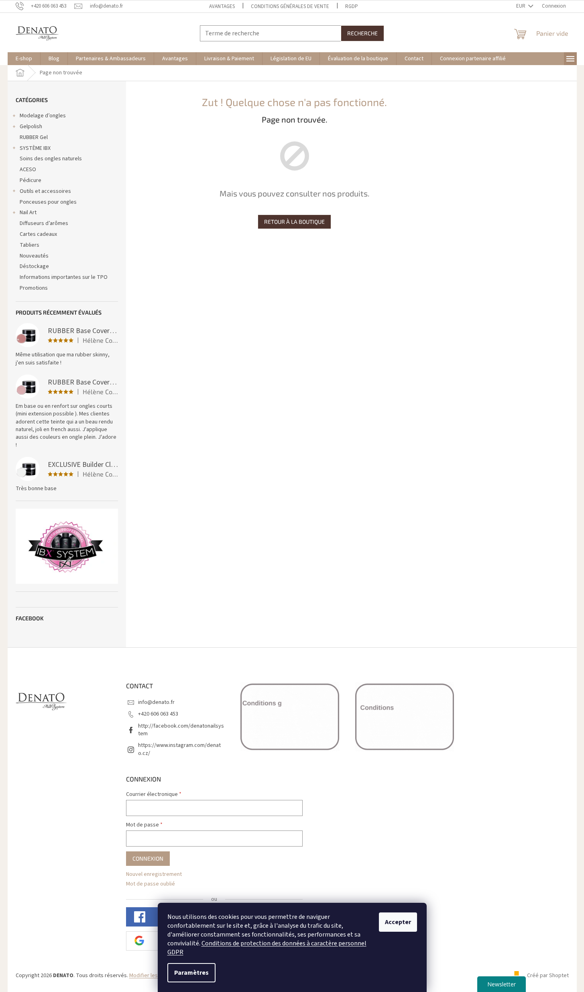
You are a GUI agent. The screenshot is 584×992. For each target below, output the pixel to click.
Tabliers (29, 245)
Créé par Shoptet (548, 976)
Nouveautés (34, 256)
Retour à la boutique (294, 221)
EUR (521, 6)
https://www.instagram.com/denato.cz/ (179, 749)
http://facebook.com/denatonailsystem (181, 730)
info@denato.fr (156, 702)
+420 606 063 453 (158, 714)
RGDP (351, 6)
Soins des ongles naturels (51, 159)
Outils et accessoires (45, 191)
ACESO (28, 170)
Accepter (398, 922)
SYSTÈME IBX (35, 148)
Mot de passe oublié (150, 884)
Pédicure (30, 180)
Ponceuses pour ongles (48, 202)
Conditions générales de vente (290, 6)
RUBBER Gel (34, 137)
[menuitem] (24, 58)
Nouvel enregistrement (154, 874)
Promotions (34, 288)
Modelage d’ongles (43, 116)
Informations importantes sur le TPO (64, 277)
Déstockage (34, 266)
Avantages (222, 6)
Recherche (362, 33)
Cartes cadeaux (38, 234)
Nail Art (28, 213)
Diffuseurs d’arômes (44, 223)
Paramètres (191, 972)
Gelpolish (31, 127)
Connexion (147, 858)
